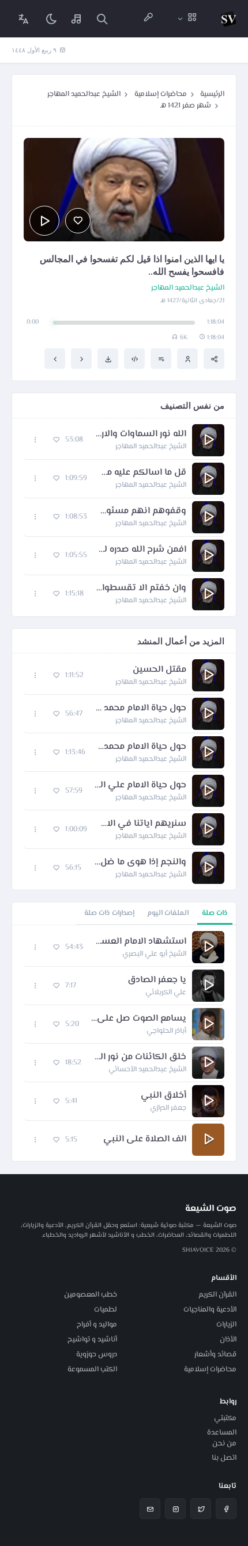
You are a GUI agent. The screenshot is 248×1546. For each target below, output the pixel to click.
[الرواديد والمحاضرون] (148, 18)
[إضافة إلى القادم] (161, 358)
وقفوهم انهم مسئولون (142, 511)
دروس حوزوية (96, 1354)
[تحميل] (107, 358)
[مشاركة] (214, 358)
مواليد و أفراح (97, 1324)
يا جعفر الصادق (156, 980)
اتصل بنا (224, 1458)
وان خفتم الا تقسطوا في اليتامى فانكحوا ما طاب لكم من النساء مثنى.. (140, 588)
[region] (124, 1043)
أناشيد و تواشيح (92, 1339)
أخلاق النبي (163, 1096)
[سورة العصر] (81, 358)
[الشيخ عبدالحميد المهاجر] (187, 358)
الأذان (228, 1339)
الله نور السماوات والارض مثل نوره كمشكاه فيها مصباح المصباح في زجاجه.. (140, 434)
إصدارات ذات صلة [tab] (109, 913)
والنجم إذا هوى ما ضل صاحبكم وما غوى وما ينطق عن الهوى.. (139, 863)
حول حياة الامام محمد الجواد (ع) (140, 709)
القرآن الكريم (217, 1295)
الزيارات (226, 1324)
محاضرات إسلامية (160, 94)
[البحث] (102, 18)
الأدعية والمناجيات (209, 1310)
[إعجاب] (78, 220)
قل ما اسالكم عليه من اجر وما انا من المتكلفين (142, 473)
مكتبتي (225, 1418)
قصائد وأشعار (215, 1354)
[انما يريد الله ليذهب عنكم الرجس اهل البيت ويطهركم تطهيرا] (54, 358)
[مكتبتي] (77, 18)
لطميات (105, 1310)
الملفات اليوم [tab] (168, 913)
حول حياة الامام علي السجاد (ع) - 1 (140, 786)
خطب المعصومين (90, 1295)
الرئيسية (212, 94)
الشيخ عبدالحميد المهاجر (84, 94)
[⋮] (35, 440)
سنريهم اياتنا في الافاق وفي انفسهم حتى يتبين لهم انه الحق (142, 824)
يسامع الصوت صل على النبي (138, 1019)
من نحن (224, 1443)
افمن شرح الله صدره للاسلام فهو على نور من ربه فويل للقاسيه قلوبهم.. (142, 550)
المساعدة (221, 1433)
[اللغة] (24, 18)
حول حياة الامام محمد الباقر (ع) (141, 747)
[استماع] (44, 221)
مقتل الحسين (159, 670)
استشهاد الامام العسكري (140, 942)
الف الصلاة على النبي (144, 1140)
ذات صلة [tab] (215, 913)
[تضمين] (134, 358)
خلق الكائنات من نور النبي (139, 1057)
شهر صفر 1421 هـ (185, 105)
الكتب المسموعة (92, 1369)
